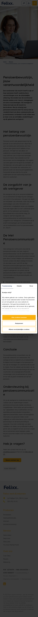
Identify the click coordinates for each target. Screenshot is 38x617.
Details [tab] (19, 286)
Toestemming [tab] (7, 286)
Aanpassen (19, 323)
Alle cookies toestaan (19, 317)
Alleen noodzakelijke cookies (19, 329)
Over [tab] (31, 286)
